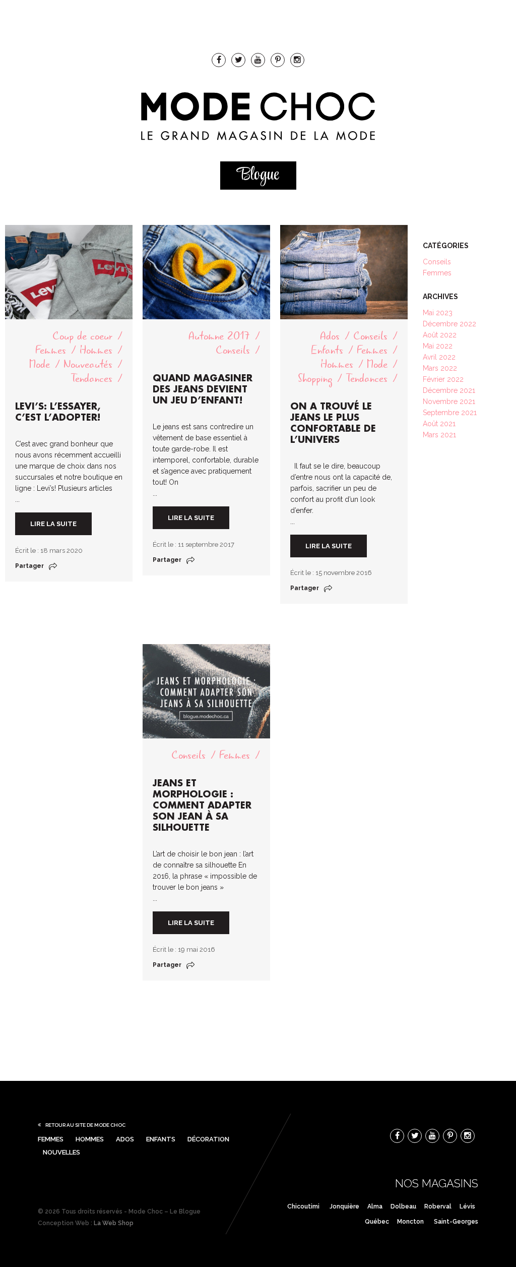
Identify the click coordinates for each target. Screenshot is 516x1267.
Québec (377, 1221)
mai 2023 (438, 313)
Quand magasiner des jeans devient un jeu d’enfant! (202, 389)
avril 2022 (439, 357)
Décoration (208, 1139)
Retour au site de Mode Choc (85, 1125)
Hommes (96, 350)
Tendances (91, 378)
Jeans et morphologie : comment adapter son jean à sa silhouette (202, 805)
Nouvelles (61, 1152)
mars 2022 (440, 368)
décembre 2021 (449, 390)
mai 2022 (438, 346)
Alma (374, 1206)
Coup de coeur (82, 336)
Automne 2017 (219, 336)
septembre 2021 (450, 413)
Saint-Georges (456, 1221)
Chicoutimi (303, 1206)
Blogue (258, 175)
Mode (39, 364)
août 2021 (439, 424)
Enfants (327, 350)
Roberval (438, 1206)
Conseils (233, 350)
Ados (330, 336)
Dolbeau (403, 1206)
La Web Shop (114, 1223)
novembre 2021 (449, 401)
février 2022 (443, 379)
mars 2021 (439, 435)
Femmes (50, 350)
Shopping (315, 378)
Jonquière (344, 1206)
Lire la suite (53, 524)
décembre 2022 (449, 324)
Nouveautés (87, 364)
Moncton (410, 1221)
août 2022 (440, 335)
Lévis (467, 1206)
